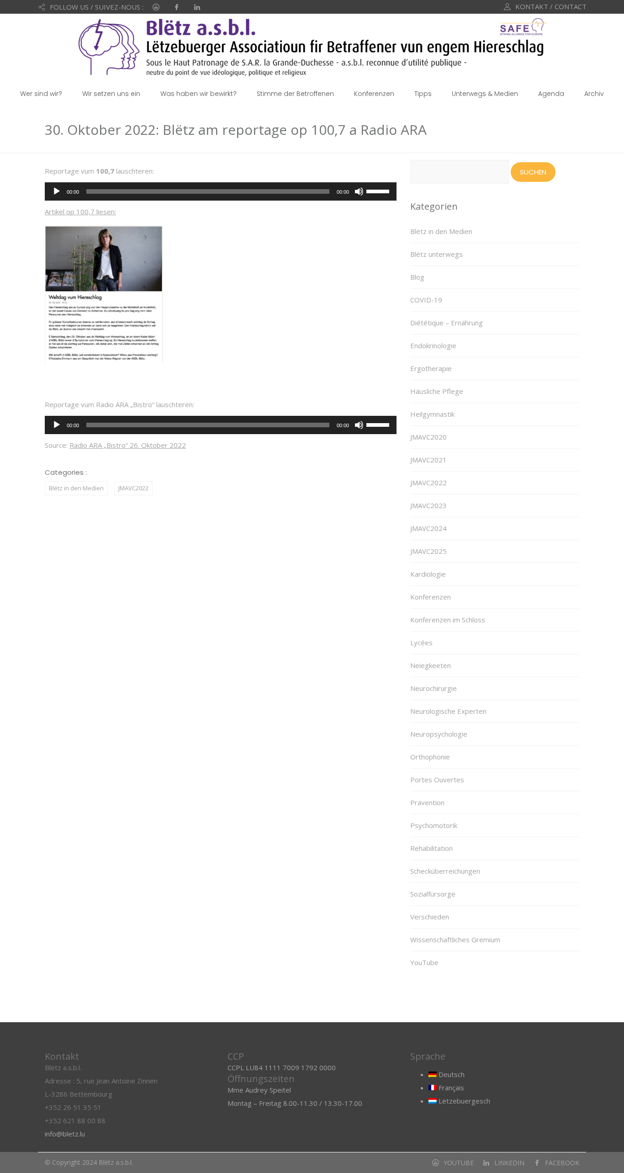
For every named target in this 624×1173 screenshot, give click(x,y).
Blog (417, 276)
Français (450, 1087)
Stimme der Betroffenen (295, 93)
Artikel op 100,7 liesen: (80, 211)
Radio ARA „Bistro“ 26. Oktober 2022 (127, 445)
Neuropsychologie (438, 733)
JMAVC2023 (428, 505)
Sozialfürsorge (432, 893)
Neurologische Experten (448, 711)
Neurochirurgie (433, 688)
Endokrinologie (433, 345)
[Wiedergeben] (56, 191)
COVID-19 (426, 299)
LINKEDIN (509, 1162)
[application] (221, 191)
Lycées (421, 642)
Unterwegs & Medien (485, 93)
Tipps (423, 93)
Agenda (551, 93)
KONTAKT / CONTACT (551, 6)
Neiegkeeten (430, 665)
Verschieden (429, 916)
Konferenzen (374, 93)
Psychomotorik (433, 825)
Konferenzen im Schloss (447, 619)
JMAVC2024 (428, 528)
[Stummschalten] (359, 191)
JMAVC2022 (133, 488)
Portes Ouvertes (437, 779)
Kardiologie (428, 574)
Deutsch (451, 1074)
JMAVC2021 (428, 459)
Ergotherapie (431, 368)
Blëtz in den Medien (76, 488)
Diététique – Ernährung (446, 322)
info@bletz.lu (65, 1133)
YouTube (424, 962)
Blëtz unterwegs (436, 254)
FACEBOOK (562, 1162)
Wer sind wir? (41, 93)
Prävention (427, 802)
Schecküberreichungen (445, 871)
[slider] (379, 190)
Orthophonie (430, 756)
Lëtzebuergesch (463, 1100)
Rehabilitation (431, 848)
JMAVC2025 (428, 551)
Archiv (594, 93)
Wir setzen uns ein (111, 93)
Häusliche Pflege (436, 391)
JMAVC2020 (428, 436)
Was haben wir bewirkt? (198, 93)
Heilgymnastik (432, 414)
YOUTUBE (459, 1162)
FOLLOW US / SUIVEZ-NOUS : (96, 6)
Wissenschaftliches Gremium (455, 939)
